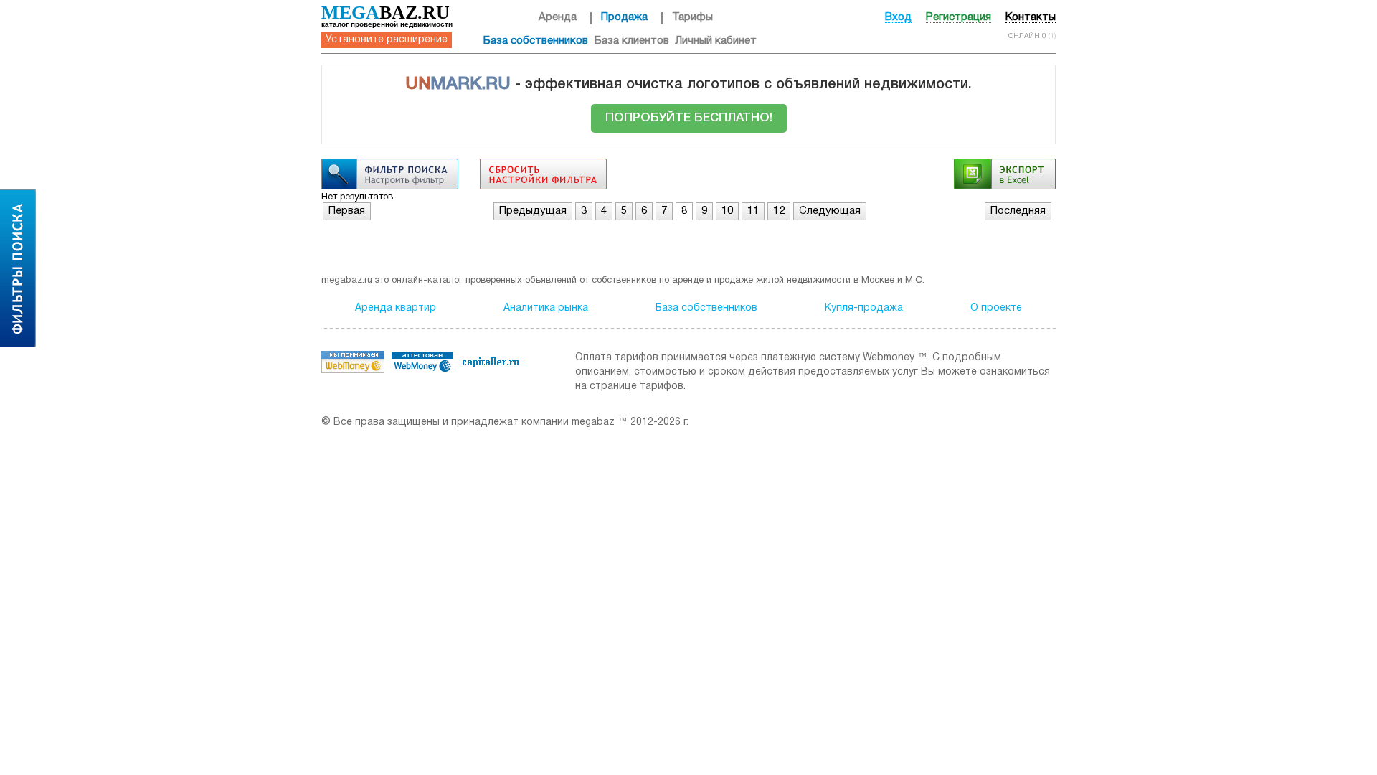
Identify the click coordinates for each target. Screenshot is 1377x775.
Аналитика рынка (545, 308)
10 (727, 211)
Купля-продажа (864, 308)
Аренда (558, 17)
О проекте (996, 308)
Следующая (830, 211)
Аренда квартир (395, 308)
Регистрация (958, 17)
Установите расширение (387, 39)
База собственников (535, 41)
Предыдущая (533, 211)
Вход (898, 17)
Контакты (1030, 17)
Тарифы (692, 17)
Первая (346, 211)
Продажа (624, 17)
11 (753, 211)
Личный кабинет (716, 41)
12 (779, 211)
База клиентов (632, 41)
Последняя (1018, 211)
